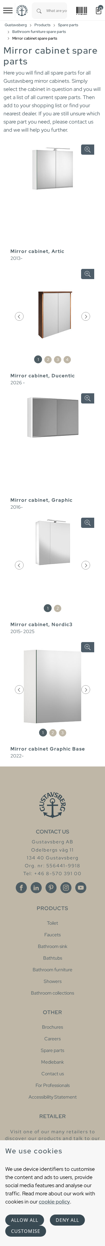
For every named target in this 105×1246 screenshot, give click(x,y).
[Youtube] (80, 887)
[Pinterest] (51, 887)
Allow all (24, 1220)
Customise (25, 1231)
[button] (19, 316)
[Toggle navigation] (8, 10)
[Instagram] (65, 887)
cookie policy (54, 1201)
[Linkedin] (36, 887)
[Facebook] (21, 887)
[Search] (39, 10)
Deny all (67, 1220)
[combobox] (56, 10)
